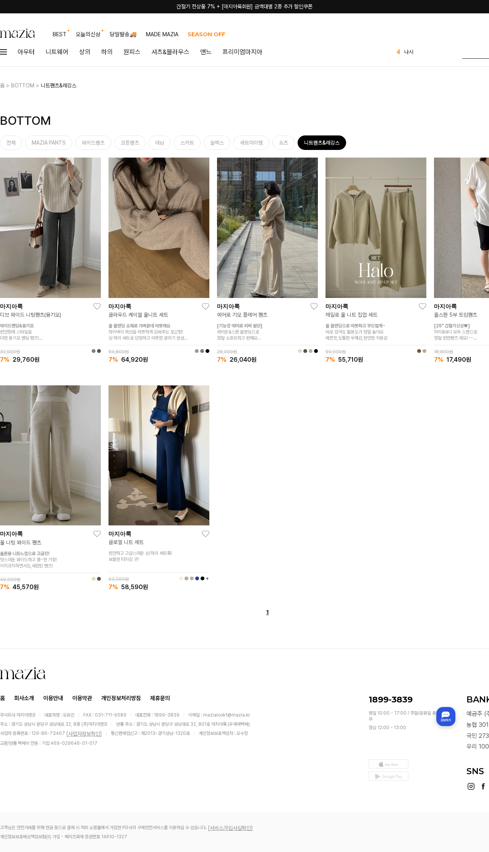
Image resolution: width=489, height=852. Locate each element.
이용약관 (82, 698)
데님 (159, 143)
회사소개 (24, 698)
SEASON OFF (206, 34)
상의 (85, 52)
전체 (11, 143)
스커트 (187, 143)
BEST (59, 34)
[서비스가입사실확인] (230, 828)
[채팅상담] (445, 716)
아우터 (26, 52)
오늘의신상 (88, 34)
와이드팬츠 (93, 143)
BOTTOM (22, 85)
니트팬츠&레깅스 (58, 85)
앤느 (206, 52)
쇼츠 (283, 143)
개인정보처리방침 (121, 698)
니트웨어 (56, 52)
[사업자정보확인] (84, 734)
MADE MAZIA (162, 34)
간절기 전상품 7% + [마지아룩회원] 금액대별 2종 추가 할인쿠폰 (244, 6)
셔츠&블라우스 (170, 52)
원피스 (132, 52)
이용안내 (53, 698)
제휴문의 (160, 698)
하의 (107, 52)
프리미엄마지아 (242, 52)
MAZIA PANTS (49, 143)
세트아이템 (251, 143)
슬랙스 (217, 143)
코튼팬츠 (130, 143)
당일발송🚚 (123, 34)
